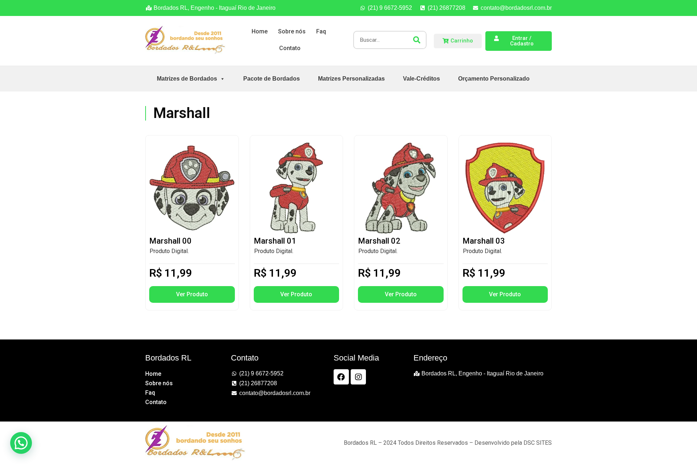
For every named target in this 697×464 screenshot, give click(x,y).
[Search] (417, 40)
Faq (321, 31)
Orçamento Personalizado (494, 79)
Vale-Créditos (421, 79)
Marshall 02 (379, 240)
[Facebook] (341, 376)
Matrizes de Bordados (187, 79)
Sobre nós (292, 31)
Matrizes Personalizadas (351, 79)
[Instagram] (358, 376)
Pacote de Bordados (271, 79)
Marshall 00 (170, 240)
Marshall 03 (483, 240)
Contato (290, 48)
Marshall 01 (275, 240)
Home (260, 31)
